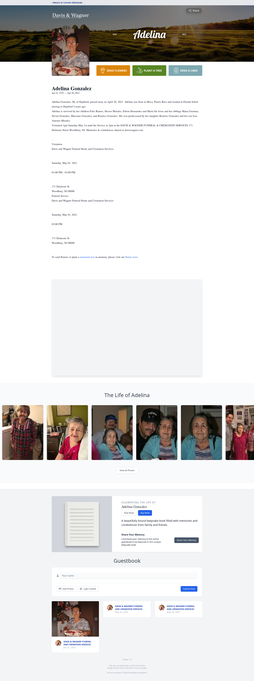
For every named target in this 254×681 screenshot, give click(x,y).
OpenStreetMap (130, 672)
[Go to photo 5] (72, 633)
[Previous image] (54, 619)
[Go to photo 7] (76, 633)
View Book (129, 512)
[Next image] (96, 619)
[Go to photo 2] (67, 633)
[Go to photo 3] (69, 633)
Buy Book (145, 512)
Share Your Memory (186, 540)
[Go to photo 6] (74, 633)
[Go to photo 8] (77, 633)
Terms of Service (135, 668)
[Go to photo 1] (65, 633)
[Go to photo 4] (70, 633)
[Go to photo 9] (79, 633)
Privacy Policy (118, 668)
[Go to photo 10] (81, 633)
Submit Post (189, 588)
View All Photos (127, 470)
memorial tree (87, 257)
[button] (75, 619)
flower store (131, 257)
